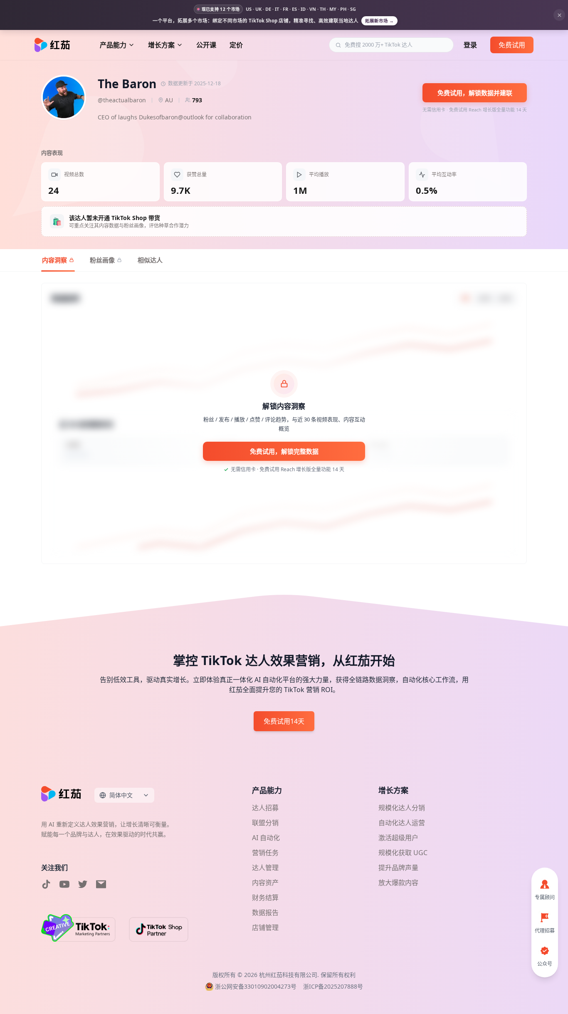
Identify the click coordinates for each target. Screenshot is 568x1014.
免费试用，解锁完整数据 (284, 451)
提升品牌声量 (398, 867)
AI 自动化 (266, 837)
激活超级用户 (398, 837)
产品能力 (113, 44)
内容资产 (265, 882)
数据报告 (265, 912)
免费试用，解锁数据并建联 (474, 93)
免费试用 (512, 44)
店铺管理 (265, 927)
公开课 (206, 44)
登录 (470, 44)
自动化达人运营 (401, 822)
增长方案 (161, 44)
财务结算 (265, 897)
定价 (236, 44)
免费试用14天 (284, 721)
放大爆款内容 (398, 882)
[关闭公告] (559, 15)
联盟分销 (265, 822)
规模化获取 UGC (402, 852)
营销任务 (265, 852)
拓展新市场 (379, 21)
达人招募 (265, 807)
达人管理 (265, 867)
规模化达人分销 (401, 807)
